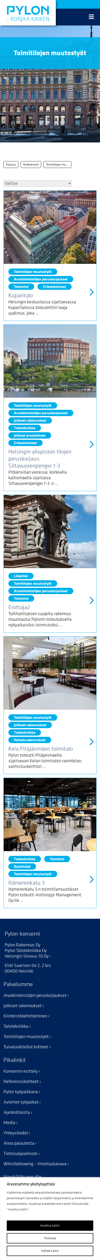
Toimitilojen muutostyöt (33, 271)
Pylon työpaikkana (20, 1092)
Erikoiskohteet (54, 286)
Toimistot (21, 286)
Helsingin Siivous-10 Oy (27, 956)
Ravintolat (22, 866)
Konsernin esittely (20, 1071)
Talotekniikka (24, 427)
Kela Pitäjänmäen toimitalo (40, 748)
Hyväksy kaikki (50, 1225)
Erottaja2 (19, 607)
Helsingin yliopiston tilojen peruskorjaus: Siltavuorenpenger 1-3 (39, 458)
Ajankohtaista (16, 1112)
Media (9, 1123)
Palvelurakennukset (30, 739)
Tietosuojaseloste (20, 1153)
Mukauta (50, 1238)
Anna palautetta (18, 1143)
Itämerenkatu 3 (26, 882)
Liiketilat (21, 576)
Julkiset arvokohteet (30, 435)
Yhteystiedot (15, 1133)
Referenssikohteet (21, 1081)
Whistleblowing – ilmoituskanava (35, 1164)
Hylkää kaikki (50, 1251)
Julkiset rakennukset (30, 420)
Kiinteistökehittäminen (25, 1016)
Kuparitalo (20, 295)
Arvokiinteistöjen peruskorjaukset (41, 279)
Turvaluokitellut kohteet (25, 1047)
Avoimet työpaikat (20, 1102)
